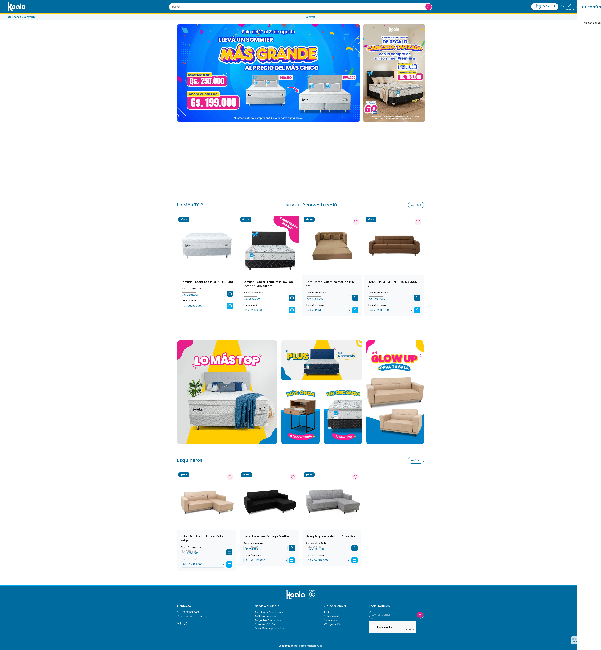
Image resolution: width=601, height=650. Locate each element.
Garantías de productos (269, 628)
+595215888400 (190, 612)
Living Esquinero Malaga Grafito (266, 536)
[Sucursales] (562, 7)
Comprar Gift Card (266, 624)
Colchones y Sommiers (22, 17)
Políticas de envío (265, 616)
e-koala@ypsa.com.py (194, 616)
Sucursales (330, 620)
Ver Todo (290, 205)
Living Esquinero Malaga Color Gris (331, 536)
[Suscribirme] (420, 615)
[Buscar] (428, 7)
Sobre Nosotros (333, 616)
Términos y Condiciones (269, 612)
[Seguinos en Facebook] (185, 624)
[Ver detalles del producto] (332, 245)
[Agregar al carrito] (230, 294)
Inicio (327, 612)
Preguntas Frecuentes (268, 620)
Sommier (311, 17)
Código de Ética (333, 624)
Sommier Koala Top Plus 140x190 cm (207, 282)
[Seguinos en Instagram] (179, 624)
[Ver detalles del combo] (207, 245)
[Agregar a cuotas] (230, 306)
